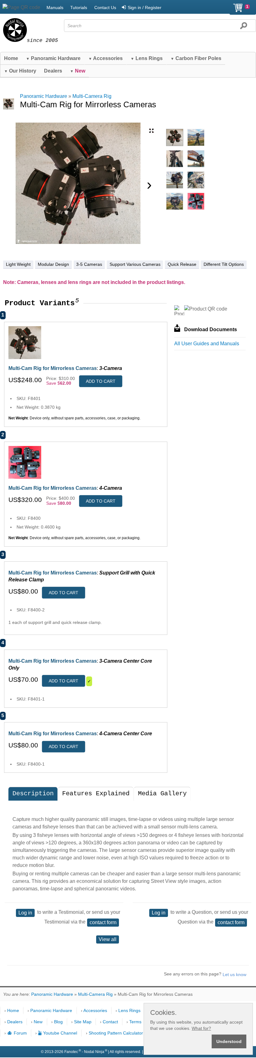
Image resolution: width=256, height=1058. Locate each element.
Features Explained (96, 793)
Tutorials (78, 7)
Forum (20, 1032)
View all (107, 939)
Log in (25, 912)
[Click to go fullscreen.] (151, 130)
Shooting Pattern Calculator (116, 1032)
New (38, 1021)
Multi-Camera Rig (91, 96)
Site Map (82, 1021)
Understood (229, 1041)
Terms (135, 1021)
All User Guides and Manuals (206, 343)
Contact (110, 1021)
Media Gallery (162, 793)
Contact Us (105, 7)
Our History (20, 70)
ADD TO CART (101, 381)
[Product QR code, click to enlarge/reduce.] (205, 309)
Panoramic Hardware (53, 58)
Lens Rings (146, 58)
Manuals (55, 7)
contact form (103, 922)
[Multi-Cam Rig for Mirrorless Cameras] (174, 137)
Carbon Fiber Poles (195, 58)
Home (11, 58)
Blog (58, 1021)
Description (33, 793)
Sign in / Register (144, 7)
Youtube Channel (60, 1032)
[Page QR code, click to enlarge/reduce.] (21, 7)
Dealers (53, 70)
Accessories (105, 58)
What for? (201, 1028)
